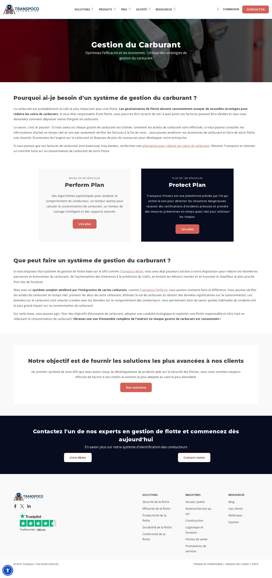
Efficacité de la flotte (156, 508)
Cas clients (235, 508)
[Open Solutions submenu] (92, 9)
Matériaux (235, 515)
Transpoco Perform (153, 290)
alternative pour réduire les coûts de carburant (175, 146)
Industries (193, 495)
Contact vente (194, 457)
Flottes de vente (196, 539)
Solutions (82, 9)
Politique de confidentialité (207, 563)
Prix (124, 9)
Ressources (164, 9)
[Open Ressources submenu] (174, 9)
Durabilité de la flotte (157, 527)
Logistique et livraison (194, 529)
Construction (194, 520)
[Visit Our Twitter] (22, 506)
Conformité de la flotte (153, 536)
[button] (7, 570)
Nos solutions (136, 387)
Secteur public (195, 502)
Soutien (233, 522)
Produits (105, 9)
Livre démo (78, 457)
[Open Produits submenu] (114, 9)
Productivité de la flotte (154, 517)
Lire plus (84, 224)
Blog (231, 502)
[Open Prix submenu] (129, 9)
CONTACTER (255, 9)
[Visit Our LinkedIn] (29, 506)
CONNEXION (231, 9)
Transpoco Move (131, 271)
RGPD (255, 563)
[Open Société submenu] (149, 9)
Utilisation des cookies (237, 563)
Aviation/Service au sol (198, 511)
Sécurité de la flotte (155, 502)
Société (141, 9)
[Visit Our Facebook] (15, 506)
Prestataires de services (195, 548)
